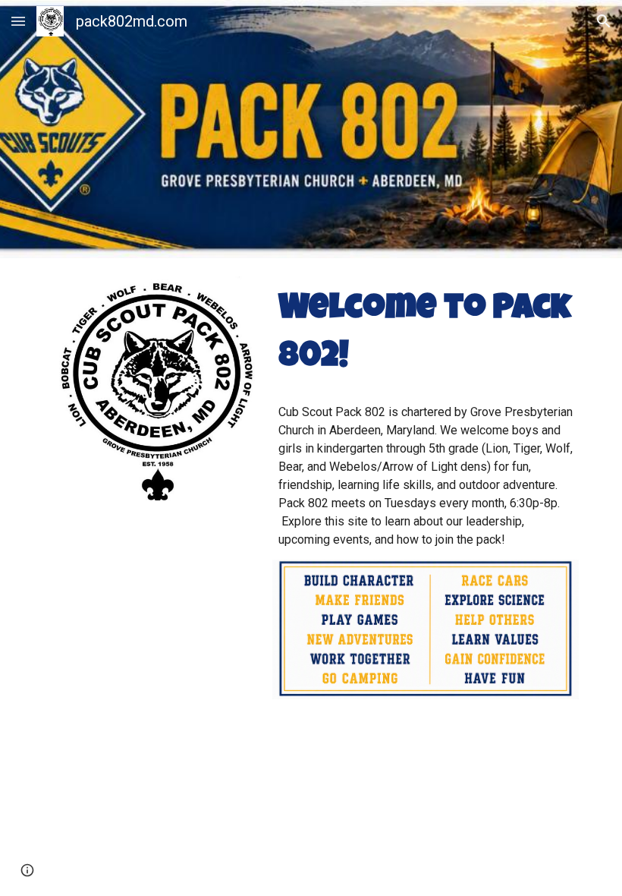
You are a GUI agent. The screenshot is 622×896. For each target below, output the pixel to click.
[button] (18, 21)
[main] (425, 334)
